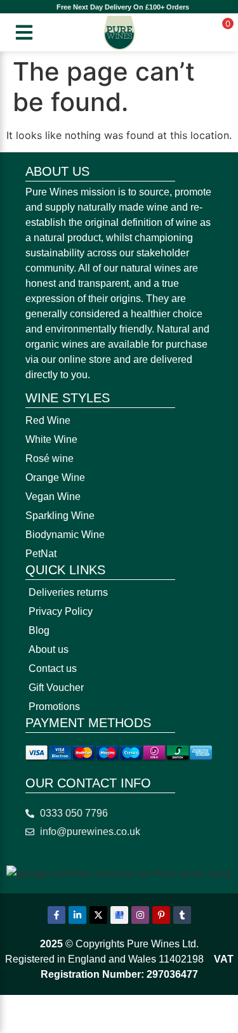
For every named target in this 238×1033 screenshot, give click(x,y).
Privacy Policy (61, 611)
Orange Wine (55, 477)
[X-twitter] (98, 915)
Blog (39, 630)
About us (49, 649)
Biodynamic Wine (65, 534)
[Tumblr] (182, 915)
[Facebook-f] (56, 915)
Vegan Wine (53, 496)
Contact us (53, 668)
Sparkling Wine (60, 515)
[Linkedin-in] (77, 915)
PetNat (40, 553)
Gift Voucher (56, 687)
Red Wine (47, 420)
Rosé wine (49, 458)
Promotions (54, 706)
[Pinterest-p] (161, 915)
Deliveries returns (68, 592)
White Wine (51, 439)
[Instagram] (140, 915)
